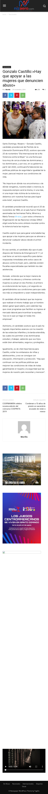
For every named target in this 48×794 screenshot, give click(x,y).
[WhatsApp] (22, 95)
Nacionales (13, 14)
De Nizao (6, 784)
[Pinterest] (16, 95)
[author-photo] (24, 433)
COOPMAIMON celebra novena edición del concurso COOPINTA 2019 (12, 407)
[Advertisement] (24, 41)
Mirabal (18, 216)
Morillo (8, 89)
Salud (24, 786)
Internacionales (28, 784)
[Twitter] (11, 95)
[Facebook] (5, 95)
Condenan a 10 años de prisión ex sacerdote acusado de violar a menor (35, 407)
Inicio (4, 14)
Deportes (39, 784)
